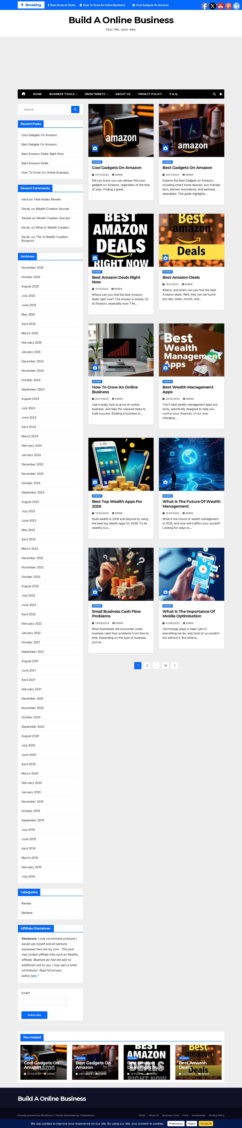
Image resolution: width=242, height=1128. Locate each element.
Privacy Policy (150, 94)
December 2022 (32, 558)
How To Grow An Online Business (45, 172)
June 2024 (28, 417)
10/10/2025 (173, 513)
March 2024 (29, 436)
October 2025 (30, 277)
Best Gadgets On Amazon (39, 144)
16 (165, 665)
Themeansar (87, 1115)
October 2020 (30, 717)
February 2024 (31, 445)
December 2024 (32, 361)
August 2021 (29, 661)
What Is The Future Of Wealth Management (191, 504)
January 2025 (31, 352)
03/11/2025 (102, 399)
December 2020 (32, 698)
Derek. (119, 174)
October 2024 (31, 380)
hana (24, 199)
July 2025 (28, 295)
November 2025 (32, 267)
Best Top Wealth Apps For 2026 (117, 504)
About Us (123, 94)
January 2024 (31, 455)
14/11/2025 (102, 289)
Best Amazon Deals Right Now (42, 154)
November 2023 (32, 473)
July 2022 (28, 595)
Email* (25, 993)
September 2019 (32, 820)
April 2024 (28, 427)
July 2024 (28, 408)
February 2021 (31, 689)
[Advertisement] (121, 63)
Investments (95, 94)
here (33, 975)
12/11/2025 (172, 284)
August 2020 (30, 736)
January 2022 (31, 633)
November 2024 (32, 370)
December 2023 (32, 464)
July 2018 (28, 876)
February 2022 (31, 623)
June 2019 (28, 839)
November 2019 (32, 801)
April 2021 (28, 680)
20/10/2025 (173, 399)
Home (37, 94)
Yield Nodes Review (47, 199)
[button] (214, 94)
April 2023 (28, 539)
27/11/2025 (102, 174)
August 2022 (30, 586)
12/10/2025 (102, 513)
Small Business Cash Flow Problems (116, 613)
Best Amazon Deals (34, 163)
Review (26, 903)
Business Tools (62, 94)
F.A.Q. (174, 94)
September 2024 (33, 389)
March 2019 (29, 858)
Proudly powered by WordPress (36, 1115)
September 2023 (32, 492)
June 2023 (28, 520)
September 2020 (32, 726)
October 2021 (30, 642)
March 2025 (29, 333)
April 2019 (28, 848)
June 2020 (28, 754)
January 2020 (31, 792)
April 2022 (28, 614)
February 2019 (31, 867)
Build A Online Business (121, 20)
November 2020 (32, 708)
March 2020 (29, 773)
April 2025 (28, 324)
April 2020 (28, 764)
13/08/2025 (102, 623)
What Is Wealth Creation (52, 227)
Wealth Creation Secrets (52, 209)
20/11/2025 (173, 174)
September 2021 (32, 651)
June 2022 (28, 605)
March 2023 (29, 548)
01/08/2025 (173, 623)
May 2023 (28, 530)
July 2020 (28, 745)
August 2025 (30, 286)
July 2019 (28, 829)
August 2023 (30, 502)
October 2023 (30, 483)
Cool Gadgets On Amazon (39, 135)
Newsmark (70, 1115)
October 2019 (30, 811)
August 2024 (30, 399)
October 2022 (30, 576)
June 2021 (28, 670)
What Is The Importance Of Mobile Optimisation (188, 613)
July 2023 (28, 511)
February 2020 (31, 783)
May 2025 (28, 314)
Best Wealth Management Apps (187, 389)
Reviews (27, 912)
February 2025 (31, 342)
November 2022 (32, 567)
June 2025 (28, 305)
